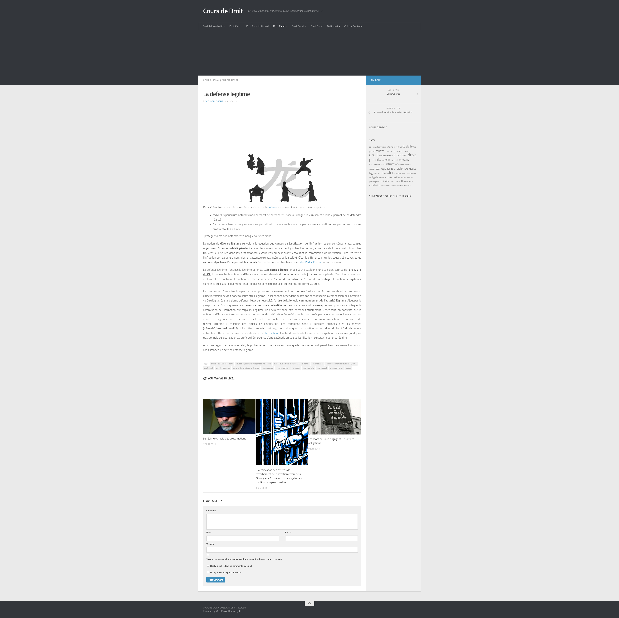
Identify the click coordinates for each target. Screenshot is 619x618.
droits (381, 160)
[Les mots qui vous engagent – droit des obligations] (334, 416)
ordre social (322, 368)
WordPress (221, 611)
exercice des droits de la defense (246, 368)
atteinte (390, 147)
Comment (211, 510)
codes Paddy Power (309, 262)
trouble (348, 368)
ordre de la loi (308, 368)
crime (406, 151)
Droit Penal (279, 26)
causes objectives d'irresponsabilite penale (253, 364)
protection (385, 181)
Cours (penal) (212, 80)
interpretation (374, 169)
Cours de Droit (223, 11)
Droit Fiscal (317, 26)
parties (396, 177)
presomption (374, 181)
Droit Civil (234, 26)
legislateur (375, 173)
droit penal (208, 368)
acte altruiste (374, 147)
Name (210, 532)
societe (409, 181)
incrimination (377, 164)
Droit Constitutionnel (257, 26)
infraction (392, 164)
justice (412, 168)
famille (406, 160)
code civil (405, 146)
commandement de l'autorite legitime (341, 364)
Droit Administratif (213, 26)
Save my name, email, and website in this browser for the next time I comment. (244, 559)
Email (288, 532)
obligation (375, 177)
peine (403, 177)
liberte (385, 173)
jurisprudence (267, 368)
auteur (396, 147)
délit (387, 160)
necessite (296, 368)
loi (391, 172)
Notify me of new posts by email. (226, 572)
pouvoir (410, 177)
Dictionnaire (333, 26)
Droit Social (298, 26)
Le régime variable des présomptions (224, 438)
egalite (394, 160)
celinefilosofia (214, 101)
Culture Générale (353, 26)
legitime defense (283, 368)
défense (273, 207)
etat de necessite (223, 368)
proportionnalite (336, 368)
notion (413, 173)
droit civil (400, 155)
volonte (407, 185)
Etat (400, 160)
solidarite (374, 185)
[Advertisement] (295, 53)
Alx (240, 611)
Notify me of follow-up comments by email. (231, 566)
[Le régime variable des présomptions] (229, 416)
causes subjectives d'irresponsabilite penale (291, 364)
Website (210, 544)
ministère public (399, 173)
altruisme (382, 147)
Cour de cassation (393, 151)
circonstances (317, 364)
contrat (380, 151)
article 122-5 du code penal (222, 364)
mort (409, 173)
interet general (405, 164)
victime (400, 185)
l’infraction (271, 333)
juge (384, 168)
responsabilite (398, 181)
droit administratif (386, 156)
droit (373, 155)
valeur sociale (385, 186)
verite (393, 185)
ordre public (386, 177)
